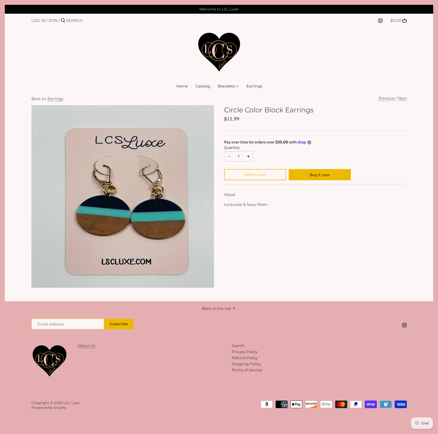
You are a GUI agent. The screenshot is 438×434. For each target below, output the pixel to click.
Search (238, 345)
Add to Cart (255, 174)
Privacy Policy (245, 351)
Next (402, 98)
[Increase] (248, 156)
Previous (386, 98)
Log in (38, 20)
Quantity (232, 148)
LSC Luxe (71, 403)
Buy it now (320, 174)
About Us (86, 345)
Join (53, 20)
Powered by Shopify (48, 408)
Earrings (55, 98)
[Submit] (63, 20)
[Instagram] (380, 20)
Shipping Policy (246, 363)
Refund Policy (245, 357)
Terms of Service (247, 370)
